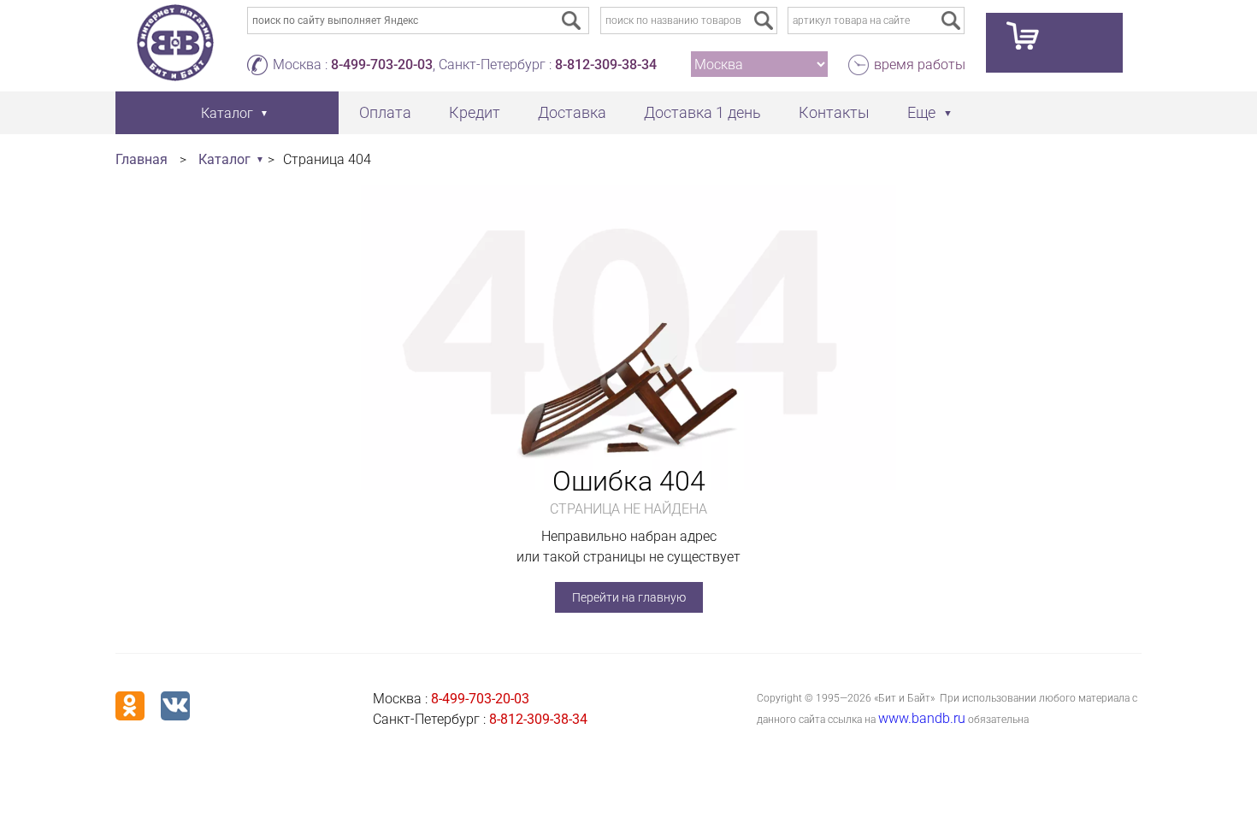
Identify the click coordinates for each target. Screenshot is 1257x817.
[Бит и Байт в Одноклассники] (130, 705)
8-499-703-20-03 (382, 64)
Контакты (834, 112)
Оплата (385, 112)
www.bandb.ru (921, 718)
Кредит (474, 112)
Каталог (224, 159)
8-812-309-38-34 (606, 64)
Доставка (572, 112)
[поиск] (763, 20)
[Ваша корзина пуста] (1054, 43)
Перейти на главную (629, 597)
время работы (919, 64)
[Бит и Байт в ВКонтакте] (175, 705)
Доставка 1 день (702, 112)
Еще (921, 112)
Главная (141, 159)
